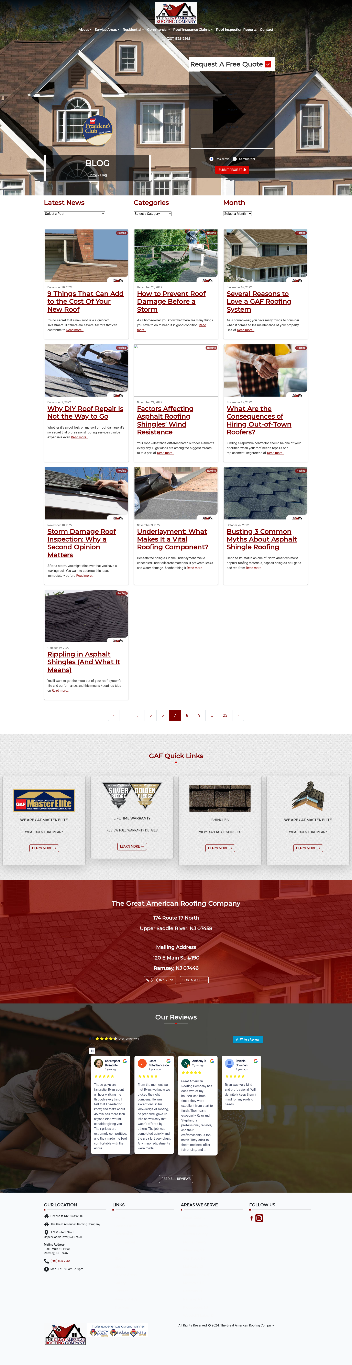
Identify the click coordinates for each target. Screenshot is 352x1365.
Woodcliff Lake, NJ (198, 1316)
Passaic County (195, 1226)
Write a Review (249, 1039)
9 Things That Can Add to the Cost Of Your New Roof (85, 301)
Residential (132, 30)
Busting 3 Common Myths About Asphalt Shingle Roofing (262, 539)
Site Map (121, 1307)
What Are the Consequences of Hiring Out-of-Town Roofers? (259, 420)
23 (225, 715)
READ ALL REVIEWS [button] (176, 1179)
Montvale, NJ (193, 1283)
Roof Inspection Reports (236, 30)
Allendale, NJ (193, 1250)
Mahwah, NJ (193, 1267)
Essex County (194, 1218)
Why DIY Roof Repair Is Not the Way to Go (85, 412)
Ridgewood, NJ (195, 1307)
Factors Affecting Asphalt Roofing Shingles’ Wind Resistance (165, 420)
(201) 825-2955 (178, 39)
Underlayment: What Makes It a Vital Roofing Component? (172, 539)
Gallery (120, 1283)
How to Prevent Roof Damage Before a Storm (171, 301)
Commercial (157, 30)
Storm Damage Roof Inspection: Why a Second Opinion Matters (81, 543)
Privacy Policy (125, 1299)
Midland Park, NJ (197, 1275)
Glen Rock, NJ (194, 1258)
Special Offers (126, 1226)
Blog (118, 1258)
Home (92, 175)
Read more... (75, 330)
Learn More (42, 848)
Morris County (194, 1242)
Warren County (195, 1234)
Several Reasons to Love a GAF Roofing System (259, 301)
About (84, 30)
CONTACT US (192, 980)
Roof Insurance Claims (191, 30)
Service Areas (106, 30)
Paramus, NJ (193, 1291)
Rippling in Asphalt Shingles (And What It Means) (83, 662)
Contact (266, 30)
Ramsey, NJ (192, 1299)
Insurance (122, 1250)
